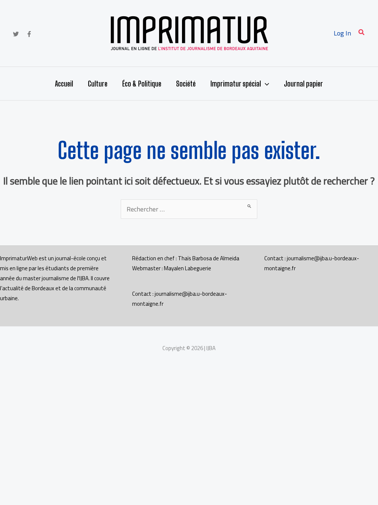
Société (186, 83)
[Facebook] (29, 34)
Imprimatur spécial (235, 83)
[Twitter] (16, 34)
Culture (97, 83)
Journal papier (303, 83)
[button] (361, 33)
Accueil (64, 83)
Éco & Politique (141, 83)
